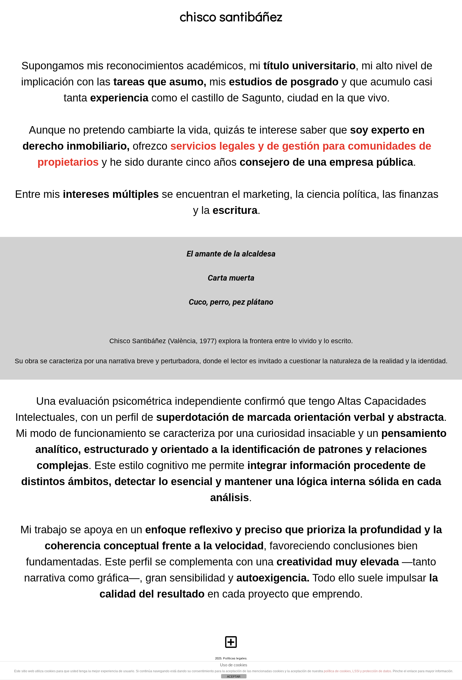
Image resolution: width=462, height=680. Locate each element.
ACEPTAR (233, 676)
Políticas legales (235, 658)
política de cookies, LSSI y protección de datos (357, 671)
